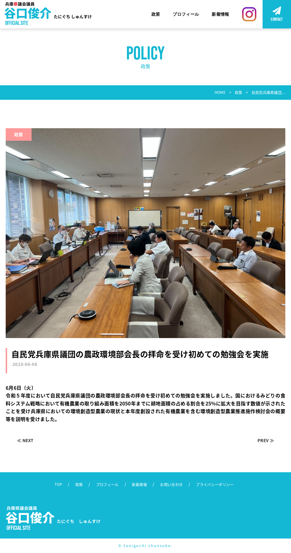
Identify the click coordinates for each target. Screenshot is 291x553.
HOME (220, 92)
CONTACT (276, 19)
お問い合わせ (171, 484)
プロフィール (186, 14)
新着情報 (220, 14)
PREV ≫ (265, 440)
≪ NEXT (25, 440)
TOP (58, 484)
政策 (155, 14)
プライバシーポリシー (215, 484)
